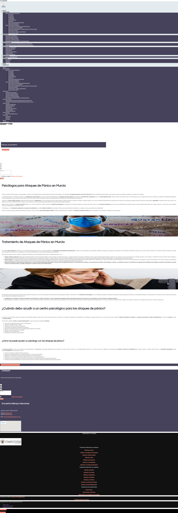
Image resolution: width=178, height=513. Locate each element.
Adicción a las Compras (89, 460)
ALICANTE (8, 59)
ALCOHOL (11, 14)
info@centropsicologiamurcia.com (12, 416)
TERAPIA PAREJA (10, 49)
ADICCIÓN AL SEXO (13, 33)
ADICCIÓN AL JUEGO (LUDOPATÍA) (17, 31)
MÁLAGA (8, 62)
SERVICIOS (5, 34)
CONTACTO (6, 65)
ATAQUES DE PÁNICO (11, 51)
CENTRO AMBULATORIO (12, 38)
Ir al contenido (3, 0)
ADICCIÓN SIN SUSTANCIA (12, 25)
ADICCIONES (6, 12)
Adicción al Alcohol (89, 470)
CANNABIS (11, 18)
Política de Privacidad (17, 176)
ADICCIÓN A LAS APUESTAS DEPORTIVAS (19, 26)
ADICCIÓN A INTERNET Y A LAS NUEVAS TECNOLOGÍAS (22, 29)
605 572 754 (15, 497)
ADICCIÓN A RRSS (13, 30)
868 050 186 (21, 497)
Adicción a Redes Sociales (89, 455)
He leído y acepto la (12, 176)
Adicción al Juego (89, 450)
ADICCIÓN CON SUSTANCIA (13, 13)
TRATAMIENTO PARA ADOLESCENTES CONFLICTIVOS (19, 45)
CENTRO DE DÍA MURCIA (12, 37)
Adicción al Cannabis (89, 477)
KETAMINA (11, 17)
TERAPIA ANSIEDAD (11, 47)
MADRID (8, 61)
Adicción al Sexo (89, 457)
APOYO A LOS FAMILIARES (12, 39)
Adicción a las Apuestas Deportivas (89, 464)
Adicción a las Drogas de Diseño (89, 482)
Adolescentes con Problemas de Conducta (89, 494)
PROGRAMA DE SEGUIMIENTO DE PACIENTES (17, 41)
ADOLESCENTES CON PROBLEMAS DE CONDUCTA (19, 43)
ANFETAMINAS (12, 19)
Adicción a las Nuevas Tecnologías (89, 452)
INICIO (4, 10)
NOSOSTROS (6, 55)
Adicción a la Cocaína (89, 472)
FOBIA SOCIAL (9, 53)
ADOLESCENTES (7, 42)
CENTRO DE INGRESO (11, 35)
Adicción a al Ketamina (89, 474)
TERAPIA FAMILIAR (10, 54)
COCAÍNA (10, 16)
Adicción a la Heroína (89, 479)
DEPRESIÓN (9, 50)
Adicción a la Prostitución (89, 462)
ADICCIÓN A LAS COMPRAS (15, 27)
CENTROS (5, 58)
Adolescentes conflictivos (89, 492)
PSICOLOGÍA (6, 46)
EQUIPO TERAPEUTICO (11, 57)
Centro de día (89, 489)
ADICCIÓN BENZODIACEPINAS (16, 22)
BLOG (4, 63)
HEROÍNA (10, 21)
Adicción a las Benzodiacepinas (89, 484)
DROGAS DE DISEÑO (13, 23)
